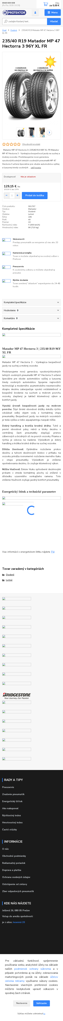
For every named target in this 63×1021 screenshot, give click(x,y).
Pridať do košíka (34, 195)
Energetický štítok (12, 801)
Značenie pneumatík (13, 794)
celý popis (36, 167)
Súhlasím (41, 1003)
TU (52, 551)
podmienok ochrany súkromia (32, 969)
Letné (9, 580)
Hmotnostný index (12, 822)
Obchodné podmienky (14, 856)
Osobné (13, 30)
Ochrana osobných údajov (16, 877)
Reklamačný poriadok (13, 863)
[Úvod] (14, 12)
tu (44, 1013)
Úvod (4, 30)
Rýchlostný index (11, 815)
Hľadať (54, 21)
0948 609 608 (8, 3)
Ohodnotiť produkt (31, 144)
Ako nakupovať (10, 808)
